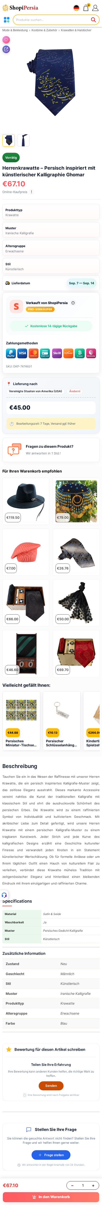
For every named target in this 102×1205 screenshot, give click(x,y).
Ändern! (74, 391)
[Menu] (6, 19)
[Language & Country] (76, 8)
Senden (51, 1086)
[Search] (93, 20)
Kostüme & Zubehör (44, 30)
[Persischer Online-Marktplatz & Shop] (22, 8)
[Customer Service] (4, 895)
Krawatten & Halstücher (76, 30)
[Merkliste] (6, 40)
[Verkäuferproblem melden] (73, 303)
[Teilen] (6, 49)
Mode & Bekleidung (15, 30)
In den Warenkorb (54, 1197)
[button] (95, 8)
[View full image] (51, 82)
